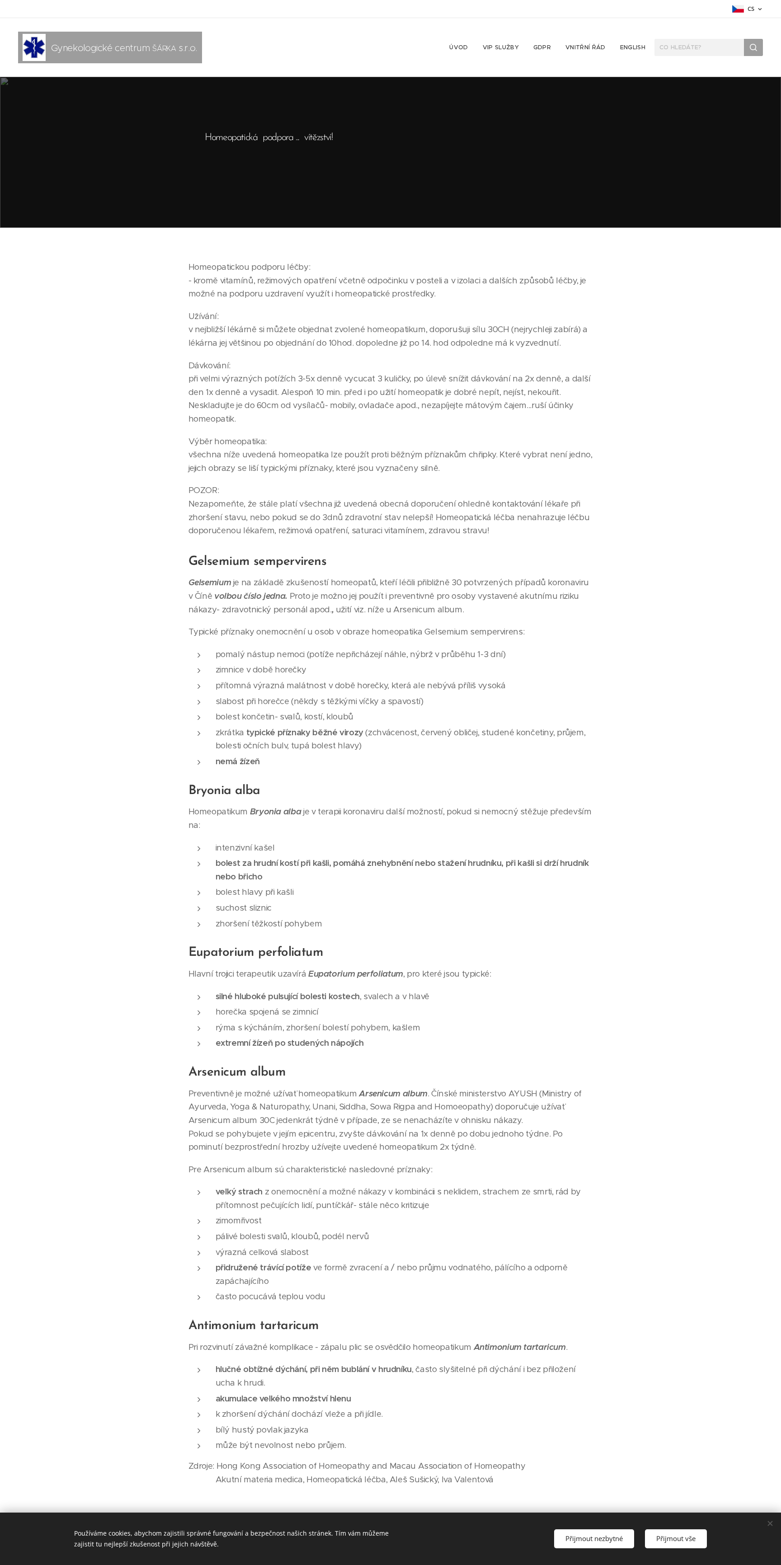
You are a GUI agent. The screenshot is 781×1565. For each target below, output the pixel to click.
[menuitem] (461, 47)
